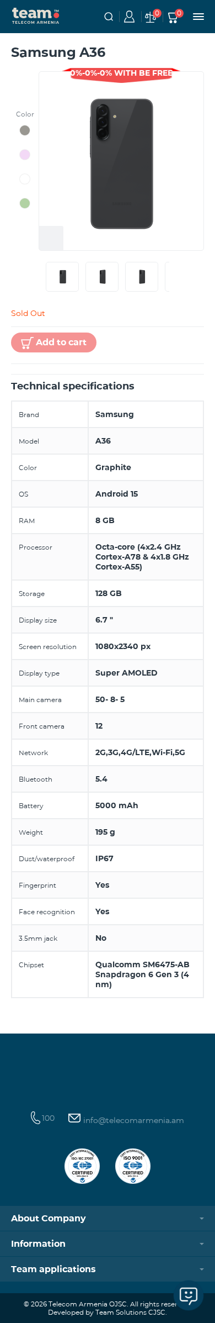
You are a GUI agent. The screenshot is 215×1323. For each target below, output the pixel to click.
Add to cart (61, 342)
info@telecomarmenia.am (132, 1120)
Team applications (53, 1269)
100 (48, 1118)
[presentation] (43, 277)
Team (36, 15)
